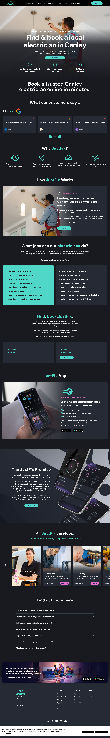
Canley (12, 347)
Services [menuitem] (40, 3)
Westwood (67, 352)
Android (91, 697)
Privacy (59, 694)
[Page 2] (54, 136)
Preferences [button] (8, 733)
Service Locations (79, 700)
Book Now (97, 3)
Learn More (49, 583)
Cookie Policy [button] (39, 731)
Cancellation (60, 706)
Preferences (75, 732)
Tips (75, 694)
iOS (90, 694)
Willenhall (66, 347)
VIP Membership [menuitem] (29, 3)
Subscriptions (61, 700)
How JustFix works (79, 703)
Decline (88, 732)
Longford (13, 350)
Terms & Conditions (63, 697)
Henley (65, 350)
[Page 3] (55, 136)
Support (59, 703)
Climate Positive (79, 697)
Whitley (12, 352)
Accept (101, 732)
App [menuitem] (60, 3)
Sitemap (59, 709)
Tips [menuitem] (66, 3)
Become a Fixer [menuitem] (75, 3)
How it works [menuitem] (51, 3)
